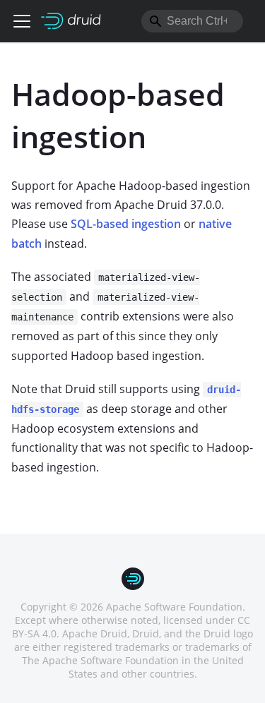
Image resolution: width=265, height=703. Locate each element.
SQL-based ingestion (126, 224)
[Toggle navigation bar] (22, 21)
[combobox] (192, 21)
